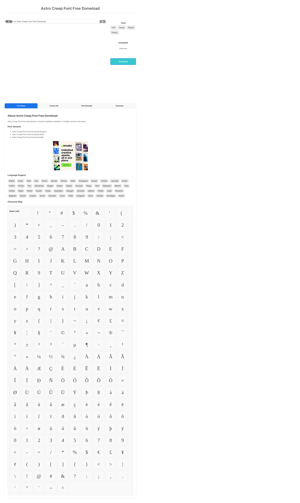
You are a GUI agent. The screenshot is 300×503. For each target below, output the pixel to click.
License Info (53, 106)
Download (123, 61)
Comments (120, 106)
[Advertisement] (70, 83)
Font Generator (86, 106)
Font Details (21, 106)
